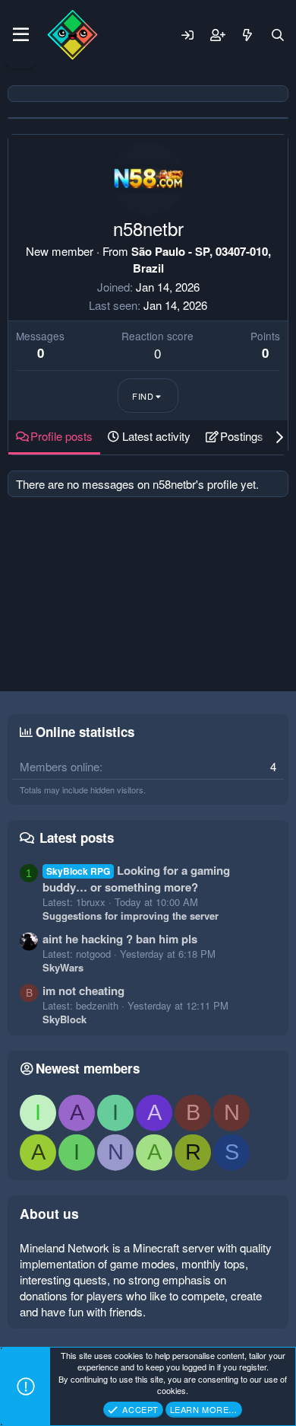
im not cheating (83, 990)
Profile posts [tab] (61, 436)
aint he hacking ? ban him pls (120, 938)
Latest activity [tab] (156, 436)
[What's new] (247, 35)
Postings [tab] (241, 436)
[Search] (278, 35)
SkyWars (63, 967)
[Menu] (21, 35)
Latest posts (76, 837)
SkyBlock (65, 1019)
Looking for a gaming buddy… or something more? (136, 878)
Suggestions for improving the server (131, 915)
